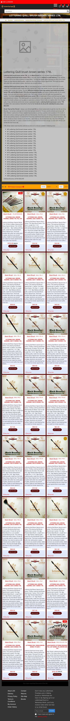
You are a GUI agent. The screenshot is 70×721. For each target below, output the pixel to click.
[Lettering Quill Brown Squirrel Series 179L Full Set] (13, 202)
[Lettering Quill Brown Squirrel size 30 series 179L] (13, 508)
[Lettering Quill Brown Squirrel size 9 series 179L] (13, 630)
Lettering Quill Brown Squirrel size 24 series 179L (13, 462)
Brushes (10, 20)
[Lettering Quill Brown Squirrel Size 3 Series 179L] (57, 446)
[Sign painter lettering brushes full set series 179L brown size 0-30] (57, 630)
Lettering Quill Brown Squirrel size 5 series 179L (57, 523)
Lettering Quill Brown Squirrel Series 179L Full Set (12, 217)
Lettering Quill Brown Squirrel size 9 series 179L (12, 646)
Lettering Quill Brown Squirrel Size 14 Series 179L (13, 340)
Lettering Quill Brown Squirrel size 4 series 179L (35, 523)
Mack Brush (7, 214)
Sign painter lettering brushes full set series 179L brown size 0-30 (57, 647)
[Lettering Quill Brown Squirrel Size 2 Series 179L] (13, 385)
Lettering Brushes (19, 20)
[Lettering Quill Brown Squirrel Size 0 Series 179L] (35, 202)
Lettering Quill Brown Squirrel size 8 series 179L (57, 585)
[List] (5, 187)
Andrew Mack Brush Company (34, 20)
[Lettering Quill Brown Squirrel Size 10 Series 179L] (13, 263)
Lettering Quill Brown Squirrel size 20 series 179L (35, 401)
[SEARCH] (68, 11)
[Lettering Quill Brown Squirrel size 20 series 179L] (35, 385)
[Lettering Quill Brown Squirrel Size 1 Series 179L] (57, 202)
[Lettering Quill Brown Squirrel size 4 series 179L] (35, 508)
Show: (61, 186)
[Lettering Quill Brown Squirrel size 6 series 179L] (13, 569)
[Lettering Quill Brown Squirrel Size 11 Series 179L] (35, 263)
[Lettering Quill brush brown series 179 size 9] (35, 630)
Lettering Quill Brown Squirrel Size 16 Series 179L (35, 340)
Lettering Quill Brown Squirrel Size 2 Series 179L (12, 401)
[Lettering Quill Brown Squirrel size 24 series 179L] (13, 446)
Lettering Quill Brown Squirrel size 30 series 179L (13, 523)
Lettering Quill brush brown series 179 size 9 (35, 646)
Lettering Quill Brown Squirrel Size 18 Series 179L (57, 340)
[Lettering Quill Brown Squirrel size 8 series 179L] (57, 569)
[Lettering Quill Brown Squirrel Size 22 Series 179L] (57, 385)
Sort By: (43, 186)
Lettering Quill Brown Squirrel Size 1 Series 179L (57, 217)
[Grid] (3, 187)
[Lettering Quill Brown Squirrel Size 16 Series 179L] (35, 324)
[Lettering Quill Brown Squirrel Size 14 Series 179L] (13, 324)
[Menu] (55, 6)
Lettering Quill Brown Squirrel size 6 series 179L (12, 585)
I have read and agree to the (44, 715)
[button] (12, 246)
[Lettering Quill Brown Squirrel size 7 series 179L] (35, 569)
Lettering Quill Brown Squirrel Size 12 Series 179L (57, 279)
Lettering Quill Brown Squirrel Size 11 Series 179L (35, 279)
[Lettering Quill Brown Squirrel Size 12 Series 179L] (57, 263)
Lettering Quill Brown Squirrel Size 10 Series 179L (13, 279)
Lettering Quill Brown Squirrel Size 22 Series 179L (57, 401)
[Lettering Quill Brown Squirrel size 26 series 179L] (35, 446)
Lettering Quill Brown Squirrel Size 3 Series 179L (57, 462)
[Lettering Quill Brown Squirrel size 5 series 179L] (57, 508)
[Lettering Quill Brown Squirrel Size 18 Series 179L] (57, 324)
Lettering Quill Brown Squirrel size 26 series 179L (35, 462)
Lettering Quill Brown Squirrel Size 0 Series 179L (35, 217)
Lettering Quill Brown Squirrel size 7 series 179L (35, 585)
